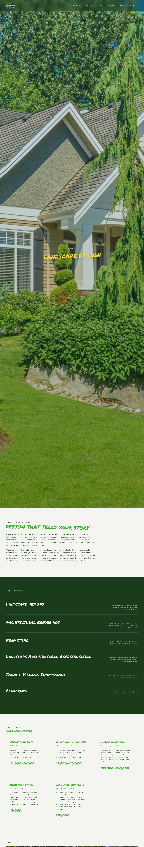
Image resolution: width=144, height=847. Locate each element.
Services (87, 5)
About (122, 5)
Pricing (99, 5)
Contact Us (134, 5)
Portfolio (111, 5)
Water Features (72, 5)
